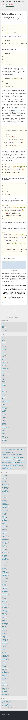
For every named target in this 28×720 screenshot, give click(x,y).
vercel (3, 436)
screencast (4, 423)
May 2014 (4, 682)
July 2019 (3, 597)
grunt (3, 387)
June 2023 (4, 529)
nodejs (3, 405)
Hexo (6, 716)
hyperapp (3, 391)
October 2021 (4, 558)
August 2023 (4, 526)
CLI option (17, 112)
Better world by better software (12, 2)
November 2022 (5, 539)
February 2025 (4, 501)
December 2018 (5, 607)
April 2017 (4, 632)
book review (4, 324)
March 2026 (4, 483)
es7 (2, 378)
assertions (4, 350)
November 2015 (5, 656)
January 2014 (4, 688)
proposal (3, 413)
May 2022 (4, 548)
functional (4, 379)
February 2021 (4, 569)
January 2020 (4, 588)
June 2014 (4, 681)
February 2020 (4, 587)
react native (4, 417)
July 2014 (3, 679)
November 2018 (5, 608)
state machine (4, 429)
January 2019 (4, 606)
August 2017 (4, 626)
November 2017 (5, 623)
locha (21, 95)
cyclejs (3, 365)
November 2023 (5, 522)
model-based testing (6, 401)
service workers (5, 427)
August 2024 (4, 510)
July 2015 (3, 662)
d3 (2, 369)
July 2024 (3, 511)
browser (3, 355)
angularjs (3, 348)
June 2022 (4, 546)
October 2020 (4, 575)
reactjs (3, 420)
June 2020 (4, 581)
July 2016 (3, 645)
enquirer (20, 228)
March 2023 (4, 533)
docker (3, 372)
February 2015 (4, 669)
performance (4, 407)
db (2, 371)
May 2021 (4, 565)
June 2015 (4, 663)
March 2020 (4, 585)
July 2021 (3, 562)
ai (13, 449)
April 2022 (4, 549)
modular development (6, 403)
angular (3, 346)
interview (3, 394)
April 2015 (4, 666)
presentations (14, 288)
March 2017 (4, 633)
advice (3, 323)
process (3, 329)
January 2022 (4, 553)
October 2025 (4, 490)
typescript (3, 433)
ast (2, 352)
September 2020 (5, 577)
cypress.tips (22, 292)
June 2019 (4, 598)
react (3, 416)
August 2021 (4, 561)
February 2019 (4, 604)
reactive (3, 418)
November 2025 (5, 488)
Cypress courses (14, 296)
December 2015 (5, 655)
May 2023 (4, 530)
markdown (4, 400)
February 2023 (4, 535)
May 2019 (4, 600)
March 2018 (4, 617)
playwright (4, 408)
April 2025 (4, 498)
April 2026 (4, 481)
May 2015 (4, 665)
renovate (3, 421)
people (3, 327)
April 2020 (4, 584)
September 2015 (5, 659)
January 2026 (4, 485)
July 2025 (3, 494)
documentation (4, 374)
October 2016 (4, 640)
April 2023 (4, 532)
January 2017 (4, 636)
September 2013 (5, 694)
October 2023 (4, 523)
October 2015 (4, 658)
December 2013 (5, 689)
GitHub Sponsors (13, 294)
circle (3, 358)
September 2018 (5, 611)
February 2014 (4, 687)
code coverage (4, 361)
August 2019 (4, 595)
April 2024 (4, 514)
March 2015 (4, 668)
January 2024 (4, 519)
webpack (3, 442)
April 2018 (4, 616)
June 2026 (4, 478)
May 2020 (4, 582)
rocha (17, 95)
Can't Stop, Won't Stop (6, 701)
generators (4, 381)
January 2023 (4, 536)
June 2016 (4, 646)
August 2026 (4, 475)
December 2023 (5, 520)
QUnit (3, 339)
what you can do (10, 6)
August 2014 (4, 678)
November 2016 (5, 639)
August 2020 (4, 578)
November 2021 (5, 556)
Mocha (11, 22)
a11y (3, 340)
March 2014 (4, 685)
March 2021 (4, 568)
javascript (3, 397)
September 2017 (5, 624)
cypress (3, 366)
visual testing (4, 437)
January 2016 (4, 653)
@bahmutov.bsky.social (15, 285)
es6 (2, 376)
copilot (3, 363)
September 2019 (5, 594)
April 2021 (4, 566)
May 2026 (4, 480)
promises (3, 411)
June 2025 (4, 496)
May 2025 (4, 497)
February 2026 (4, 484)
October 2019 (4, 593)
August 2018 (4, 613)
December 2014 (5, 672)
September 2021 (5, 559)
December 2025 (5, 487)
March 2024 (4, 516)
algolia (3, 345)
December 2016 (5, 637)
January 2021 (4, 571)
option (16, 110)
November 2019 (5, 591)
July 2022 (3, 545)
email (3, 375)
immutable (4, 392)
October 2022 (4, 540)
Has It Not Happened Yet (6, 705)
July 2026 (3, 477)
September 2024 (5, 509)
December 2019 (5, 590)
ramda (3, 414)
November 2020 (5, 574)
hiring (3, 389)
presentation (4, 410)
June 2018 (4, 614)
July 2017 (3, 627)
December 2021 (5, 555)
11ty (2, 337)
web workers (4, 440)
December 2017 (5, 621)
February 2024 (4, 517)
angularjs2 (4, 349)
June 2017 (4, 629)
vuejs (3, 439)
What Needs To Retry (6, 702)
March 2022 (4, 551)
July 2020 (3, 579)
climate (3, 326)
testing (4, 302)
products (3, 330)
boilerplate (4, 353)
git (2, 382)
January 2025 (4, 503)
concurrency (4, 362)
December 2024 (5, 504)
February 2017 (4, 634)
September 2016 (5, 642)
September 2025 (5, 491)
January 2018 (4, 620)
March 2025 (4, 500)
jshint (3, 398)
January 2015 (4, 671)
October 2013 (4, 692)
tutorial (3, 431)
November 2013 (5, 691)
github (3, 384)
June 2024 (4, 513)
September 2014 (5, 676)
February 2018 (4, 619)
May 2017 (4, 630)
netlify (3, 404)
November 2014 (5, 674)
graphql (3, 385)
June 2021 (4, 564)
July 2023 (3, 527)
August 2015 (4, 661)
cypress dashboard (5, 368)
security (3, 424)
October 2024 (4, 507)
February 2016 (4, 652)
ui (15, 467)
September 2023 (5, 525)
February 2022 (4, 552)
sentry (3, 426)
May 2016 (4, 648)
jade (2, 395)
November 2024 (5, 506)
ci (21, 451)
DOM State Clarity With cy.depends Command (11, 707)
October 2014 (4, 675)
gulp (2, 388)
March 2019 (4, 603)
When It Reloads (5, 704)
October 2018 (4, 610)
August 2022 (4, 543)
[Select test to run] (14, 265)
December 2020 (5, 572)
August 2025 (4, 493)
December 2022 (5, 538)
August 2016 (4, 643)
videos (19, 286)
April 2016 (4, 649)
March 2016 (4, 650)
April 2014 (4, 684)
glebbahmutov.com (7, 286)
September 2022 (5, 542)
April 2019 (4, 601)
